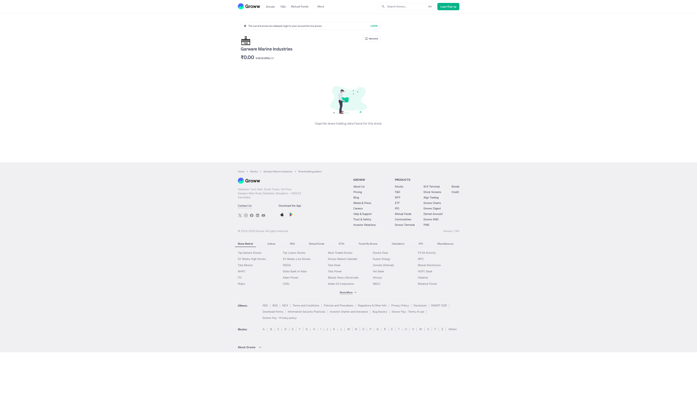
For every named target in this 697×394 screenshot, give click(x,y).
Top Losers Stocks (294, 253)
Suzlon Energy (381, 259)
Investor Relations (364, 225)
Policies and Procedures (338, 305)
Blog (356, 197)
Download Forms (273, 312)
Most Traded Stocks (340, 253)
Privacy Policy (400, 305)
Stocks (399, 186)
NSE (265, 305)
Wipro (241, 284)
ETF (397, 203)
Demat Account (433, 214)
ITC (240, 277)
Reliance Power (427, 284)
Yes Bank (378, 271)
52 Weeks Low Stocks (297, 259)
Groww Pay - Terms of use (408, 312)
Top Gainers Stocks (249, 253)
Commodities (403, 219)
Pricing (357, 192)
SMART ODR (439, 305)
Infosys (377, 277)
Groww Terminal (405, 225)
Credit (455, 192)
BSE (275, 305)
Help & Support (362, 214)
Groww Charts (432, 203)
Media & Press (362, 203)
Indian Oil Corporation (341, 284)
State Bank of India (294, 271)
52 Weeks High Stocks (252, 259)
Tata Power (335, 271)
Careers (358, 208)
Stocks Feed (380, 253)
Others (452, 329)
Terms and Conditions (306, 305)
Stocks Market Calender (342, 259)
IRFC (421, 259)
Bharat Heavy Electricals (343, 277)
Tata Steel (334, 265)
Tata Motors (245, 265)
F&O (397, 192)
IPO (397, 208)
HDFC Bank (425, 271)
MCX (285, 305)
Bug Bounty (379, 312)
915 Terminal (431, 186)
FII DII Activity (427, 253)
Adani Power (290, 277)
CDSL (286, 284)
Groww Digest (432, 208)
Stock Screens (432, 192)
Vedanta (423, 277)
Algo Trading (431, 197)
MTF (398, 197)
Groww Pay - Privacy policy (279, 318)
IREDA (287, 265)
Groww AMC (431, 219)
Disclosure (420, 305)
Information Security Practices (306, 312)
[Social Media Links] (240, 215)
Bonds (455, 186)
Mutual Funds (403, 214)
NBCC (376, 284)
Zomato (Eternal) (383, 265)
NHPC (241, 271)
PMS (426, 225)
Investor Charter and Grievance (349, 312)
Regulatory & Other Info (372, 305)
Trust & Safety (362, 219)
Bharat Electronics (429, 265)
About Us (359, 186)
